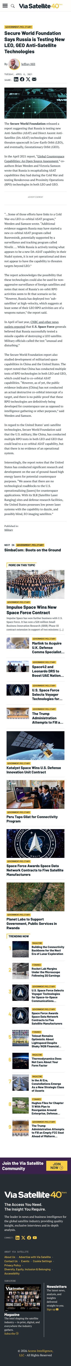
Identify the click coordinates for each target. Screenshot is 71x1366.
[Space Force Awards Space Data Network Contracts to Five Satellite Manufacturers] (35, 843)
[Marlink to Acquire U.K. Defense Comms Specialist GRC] (18, 643)
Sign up (51, 1309)
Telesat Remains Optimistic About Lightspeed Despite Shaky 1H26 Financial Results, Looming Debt (46, 1041)
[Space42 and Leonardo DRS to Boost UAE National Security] (18, 666)
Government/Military (18, 27)
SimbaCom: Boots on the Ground (32, 550)
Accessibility (11, 1273)
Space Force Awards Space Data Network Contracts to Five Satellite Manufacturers (35, 870)
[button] (5, 6)
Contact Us (10, 1261)
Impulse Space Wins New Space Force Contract (32, 609)
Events (25, 1261)
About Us (9, 1257)
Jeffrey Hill (28, 64)
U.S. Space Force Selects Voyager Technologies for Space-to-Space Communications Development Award (45, 694)
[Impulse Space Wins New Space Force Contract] (35, 584)
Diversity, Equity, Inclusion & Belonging (27, 1269)
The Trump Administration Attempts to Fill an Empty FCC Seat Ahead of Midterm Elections (47, 717)
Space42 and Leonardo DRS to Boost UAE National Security (47, 670)
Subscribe (10, 1333)
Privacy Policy (12, 1265)
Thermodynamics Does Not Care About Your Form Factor (47, 1062)
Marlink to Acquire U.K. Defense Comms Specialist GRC (47, 647)
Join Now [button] (55, 1166)
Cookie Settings (42, 1261)
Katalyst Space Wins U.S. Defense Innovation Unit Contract (34, 769)
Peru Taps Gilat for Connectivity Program (32, 818)
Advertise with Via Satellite (35, 1257)
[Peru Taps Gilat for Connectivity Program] (35, 794)
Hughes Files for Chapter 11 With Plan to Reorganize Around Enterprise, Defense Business (48, 1108)
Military (8, 529)
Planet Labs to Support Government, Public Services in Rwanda (32, 923)
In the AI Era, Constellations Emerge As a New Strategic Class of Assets (48, 1086)
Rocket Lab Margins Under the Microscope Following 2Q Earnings (46, 972)
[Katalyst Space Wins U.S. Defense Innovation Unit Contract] (35, 745)
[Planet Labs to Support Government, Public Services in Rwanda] (35, 896)
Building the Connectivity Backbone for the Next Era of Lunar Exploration (48, 950)
